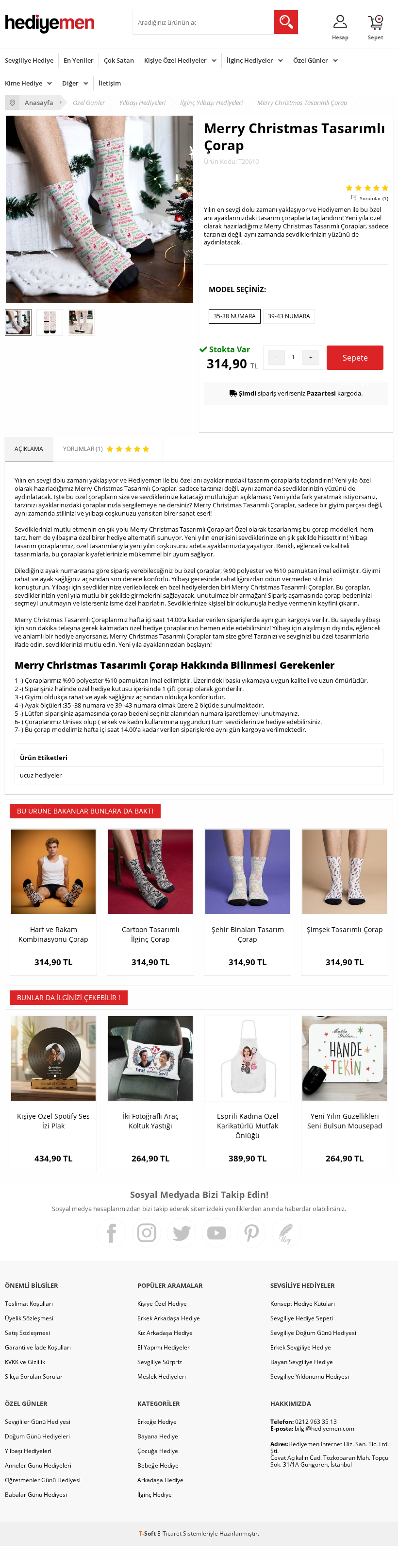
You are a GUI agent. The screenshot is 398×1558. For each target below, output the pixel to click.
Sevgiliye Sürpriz (159, 1362)
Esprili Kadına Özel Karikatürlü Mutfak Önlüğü (248, 1125)
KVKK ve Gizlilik (25, 1362)
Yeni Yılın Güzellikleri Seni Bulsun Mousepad (344, 1120)
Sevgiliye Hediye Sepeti (301, 1318)
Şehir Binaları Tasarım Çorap (248, 934)
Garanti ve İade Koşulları (38, 1347)
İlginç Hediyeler (250, 60)
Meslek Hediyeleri (161, 1376)
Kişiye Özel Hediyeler (175, 60)
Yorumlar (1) (374, 198)
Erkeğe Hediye (157, 1422)
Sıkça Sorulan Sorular (34, 1376)
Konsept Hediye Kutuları (302, 1303)
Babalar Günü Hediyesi (36, 1494)
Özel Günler (310, 60)
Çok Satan (119, 60)
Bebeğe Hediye (158, 1465)
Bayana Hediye (157, 1436)
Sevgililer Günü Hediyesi (37, 1422)
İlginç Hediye (154, 1494)
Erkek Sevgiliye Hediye (300, 1347)
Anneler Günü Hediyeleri (38, 1465)
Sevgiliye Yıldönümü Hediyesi (309, 1376)
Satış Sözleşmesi (27, 1333)
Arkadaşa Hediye (160, 1480)
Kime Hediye (23, 83)
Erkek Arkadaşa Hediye (168, 1318)
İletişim (110, 83)
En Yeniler (79, 60)
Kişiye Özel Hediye (162, 1303)
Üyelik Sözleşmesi (29, 1318)
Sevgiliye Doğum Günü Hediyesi (313, 1333)
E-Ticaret (169, 1533)
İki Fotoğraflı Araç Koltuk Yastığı (151, 1120)
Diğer (70, 83)
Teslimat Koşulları (29, 1303)
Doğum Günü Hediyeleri (37, 1436)
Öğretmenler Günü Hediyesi (43, 1480)
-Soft (148, 1533)
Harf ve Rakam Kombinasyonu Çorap (53, 934)
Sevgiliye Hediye (29, 60)
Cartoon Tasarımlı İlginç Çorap (151, 934)
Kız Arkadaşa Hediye (165, 1333)
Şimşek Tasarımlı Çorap (345, 929)
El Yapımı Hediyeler (163, 1347)
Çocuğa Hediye (157, 1451)
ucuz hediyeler (41, 775)
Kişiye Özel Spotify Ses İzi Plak (53, 1120)
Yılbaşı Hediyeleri (28, 1451)
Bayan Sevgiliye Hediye (301, 1362)
